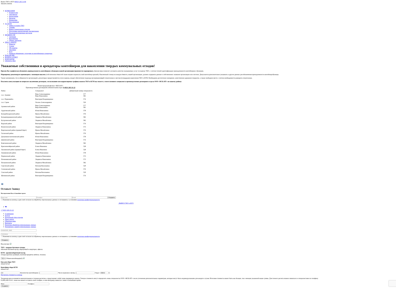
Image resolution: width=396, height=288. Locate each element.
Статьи (11, 46)
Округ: (97, 273)
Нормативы (13, 20)
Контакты (8, 223)
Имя (2, 284)
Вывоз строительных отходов (19, 29)
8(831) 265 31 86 (20, 2)
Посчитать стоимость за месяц (11, 275)
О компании (9, 214)
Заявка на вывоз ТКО (16, 25)
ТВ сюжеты (13, 48)
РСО (10, 51)
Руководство (13, 13)
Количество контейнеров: (29, 273)
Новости (12, 44)
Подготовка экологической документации (24, 31)
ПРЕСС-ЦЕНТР (10, 42)
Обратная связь (10, 221)
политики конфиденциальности (88, 200)
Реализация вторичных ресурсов (20, 33)
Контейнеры (13, 38)
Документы (13, 14)
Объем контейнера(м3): (12, 263)
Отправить (5, 286)
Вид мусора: (23, 249)
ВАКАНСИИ (9, 55)
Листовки (12, 50)
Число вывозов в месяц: (66, 273)
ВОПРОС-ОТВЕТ (11, 57)
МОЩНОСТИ (10, 35)
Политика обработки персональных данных (20, 225)
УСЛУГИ (8, 24)
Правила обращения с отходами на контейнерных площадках (30, 53)
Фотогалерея (13, 16)
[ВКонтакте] (2, 184)
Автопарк (12, 37)
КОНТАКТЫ (9, 59)
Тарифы (12, 27)
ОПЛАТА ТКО (10, 61)
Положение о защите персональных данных (20, 227)
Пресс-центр (9, 219)
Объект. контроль (15, 40)
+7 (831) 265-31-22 (7, 210)
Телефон (31, 284)
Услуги (7, 215)
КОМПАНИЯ (10, 11)
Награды (12, 18)
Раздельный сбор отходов (14, 217)
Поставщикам (14, 22)
